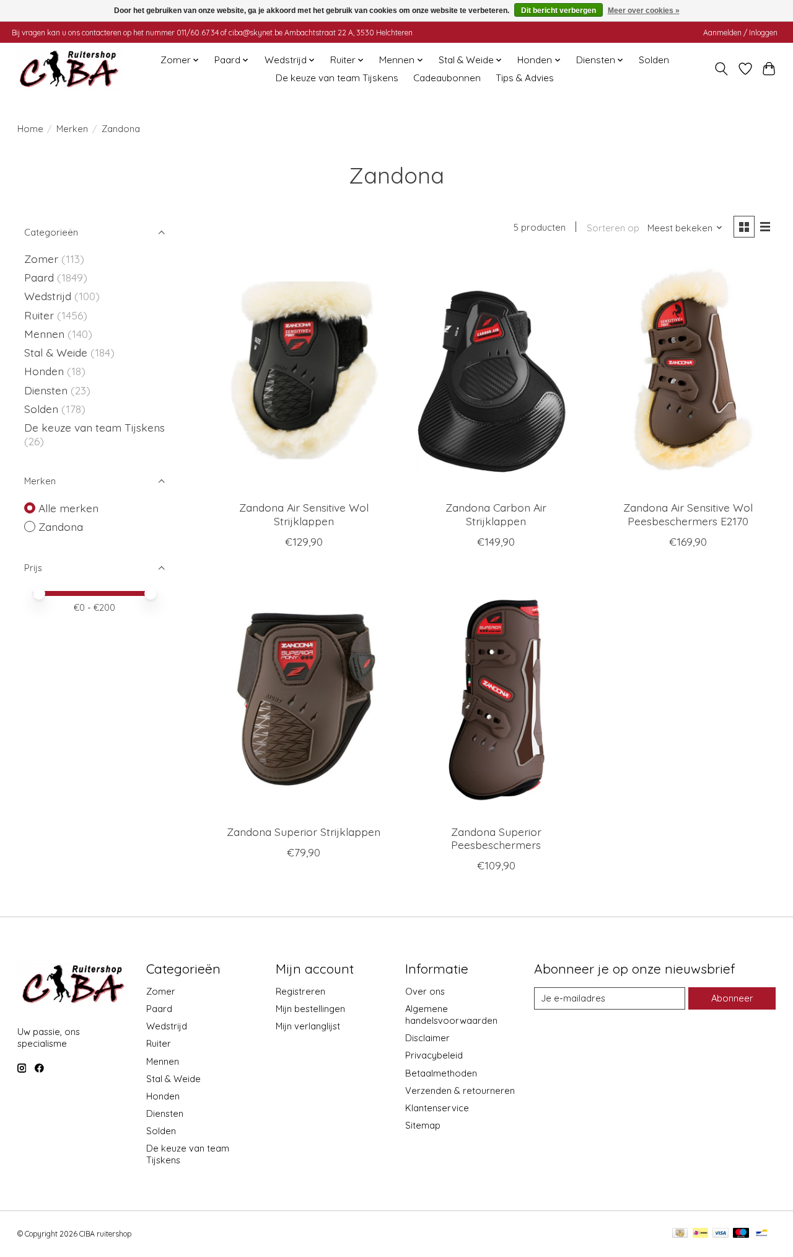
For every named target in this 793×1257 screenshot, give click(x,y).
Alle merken (68, 508)
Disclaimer (427, 1038)
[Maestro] (741, 1234)
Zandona (60, 526)
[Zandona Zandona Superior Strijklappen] (304, 698)
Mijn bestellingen (310, 1009)
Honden (44, 371)
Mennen (44, 333)
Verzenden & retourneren (460, 1090)
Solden (654, 60)
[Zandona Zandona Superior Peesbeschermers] (496, 698)
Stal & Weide (55, 352)
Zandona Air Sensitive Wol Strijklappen (304, 513)
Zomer (41, 258)
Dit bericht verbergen (558, 10)
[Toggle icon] (721, 69)
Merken (72, 129)
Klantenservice (437, 1108)
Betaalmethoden (441, 1073)
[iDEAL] (700, 1234)
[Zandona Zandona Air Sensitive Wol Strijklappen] (304, 374)
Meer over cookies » (644, 10)
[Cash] (680, 1234)
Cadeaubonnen (447, 78)
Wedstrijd (49, 296)
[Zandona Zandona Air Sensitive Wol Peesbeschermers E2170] (688, 374)
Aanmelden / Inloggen (740, 32)
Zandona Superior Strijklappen (303, 831)
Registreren (300, 991)
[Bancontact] (761, 1234)
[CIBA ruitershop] (69, 69)
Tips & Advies (525, 78)
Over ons (425, 991)
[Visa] (720, 1234)
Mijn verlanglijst (308, 1026)
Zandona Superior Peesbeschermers (496, 838)
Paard (39, 277)
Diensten (46, 390)
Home (30, 129)
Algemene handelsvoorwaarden (451, 1014)
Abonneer (732, 998)
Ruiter (39, 315)
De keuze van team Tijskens (337, 78)
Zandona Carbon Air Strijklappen (495, 513)
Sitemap (422, 1125)
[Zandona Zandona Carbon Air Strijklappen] (496, 374)
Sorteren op (613, 228)
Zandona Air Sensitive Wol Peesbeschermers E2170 (688, 513)
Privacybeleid (434, 1055)
